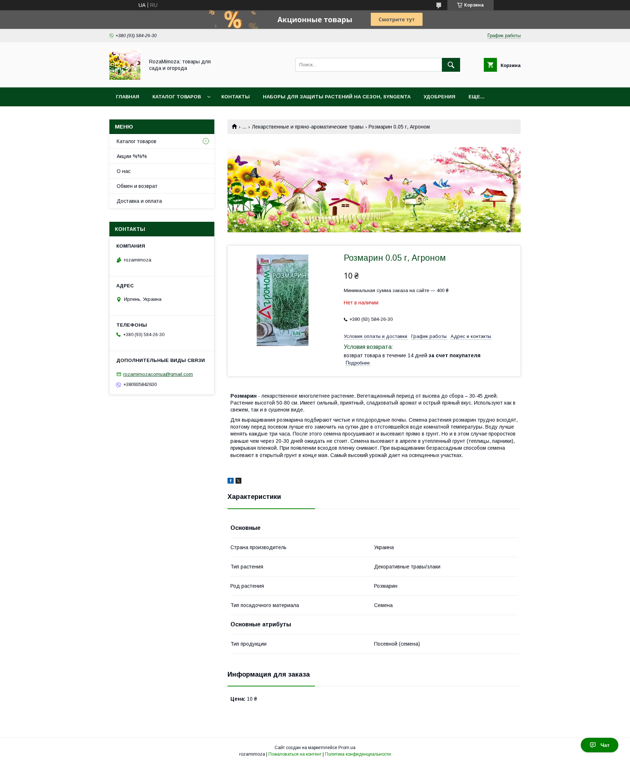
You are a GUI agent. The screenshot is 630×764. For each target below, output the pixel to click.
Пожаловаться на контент (295, 754)
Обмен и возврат (137, 186)
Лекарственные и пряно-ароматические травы (307, 127)
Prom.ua (346, 747)
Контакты (235, 96)
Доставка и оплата (139, 201)
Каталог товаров (176, 96)
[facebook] (231, 482)
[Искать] (451, 65)
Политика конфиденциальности (358, 754)
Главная (127, 96)
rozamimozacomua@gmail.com (158, 374)
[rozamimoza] (124, 78)
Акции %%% (132, 156)
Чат (605, 745)
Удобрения (439, 96)
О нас (124, 171)
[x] (238, 482)
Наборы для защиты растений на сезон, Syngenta (337, 96)
